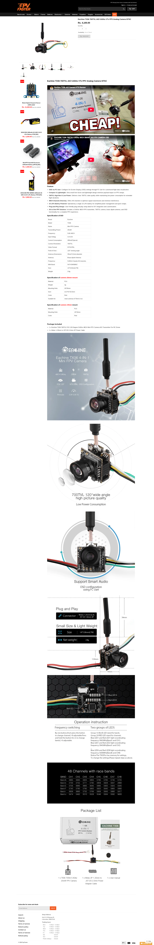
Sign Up (53, 908)
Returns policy (23, 927)
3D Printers (108, 14)
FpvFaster (25, 942)
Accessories (98, 14)
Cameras (67, 14)
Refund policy (23, 936)
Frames (43, 14)
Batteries (50, 14)
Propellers (83, 14)
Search (20, 915)
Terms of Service (24, 933)
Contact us (22, 930)
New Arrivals (21, 14)
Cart (133, 9)
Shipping (21, 921)
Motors (36, 14)
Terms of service (24, 924)
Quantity (80, 25)
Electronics (58, 14)
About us (21, 918)
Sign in (123, 5)
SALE (114, 14)
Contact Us (147, 943)
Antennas (75, 14)
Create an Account (132, 5)
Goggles (90, 14)
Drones (29, 14)
